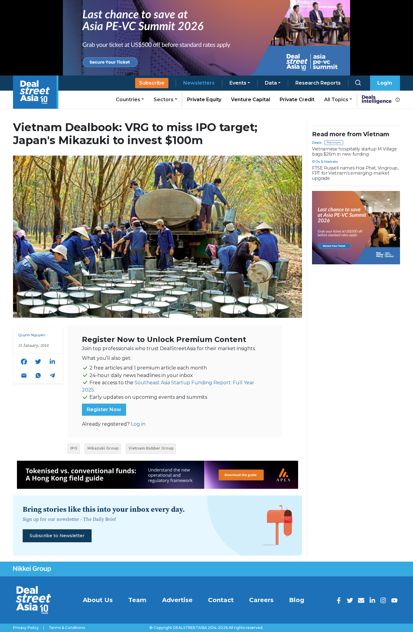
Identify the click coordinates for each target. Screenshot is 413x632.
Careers (261, 600)
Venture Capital (250, 99)
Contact (221, 600)
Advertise (177, 600)
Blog (296, 600)
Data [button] (271, 83)
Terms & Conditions (67, 628)
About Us (98, 600)
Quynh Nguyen (31, 335)
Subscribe (151, 83)
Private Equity (204, 99)
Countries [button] (128, 99)
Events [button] (237, 83)
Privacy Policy (26, 628)
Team (137, 600)
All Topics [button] (336, 99)
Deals (316, 142)
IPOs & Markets (325, 162)
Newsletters (199, 83)
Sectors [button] (164, 99)
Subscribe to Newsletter (57, 535)
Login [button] (384, 83)
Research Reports (318, 83)
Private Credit (297, 99)
